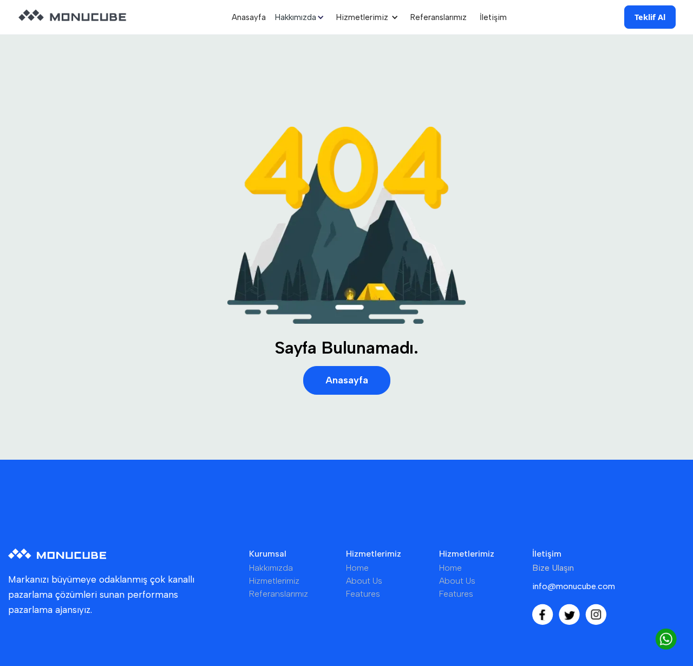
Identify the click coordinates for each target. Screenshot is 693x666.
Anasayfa (249, 17)
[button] (301, 17)
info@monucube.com (573, 586)
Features (363, 594)
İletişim (493, 17)
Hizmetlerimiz (274, 581)
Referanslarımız (438, 17)
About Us (364, 581)
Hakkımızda (271, 568)
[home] (72, 17)
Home (357, 568)
